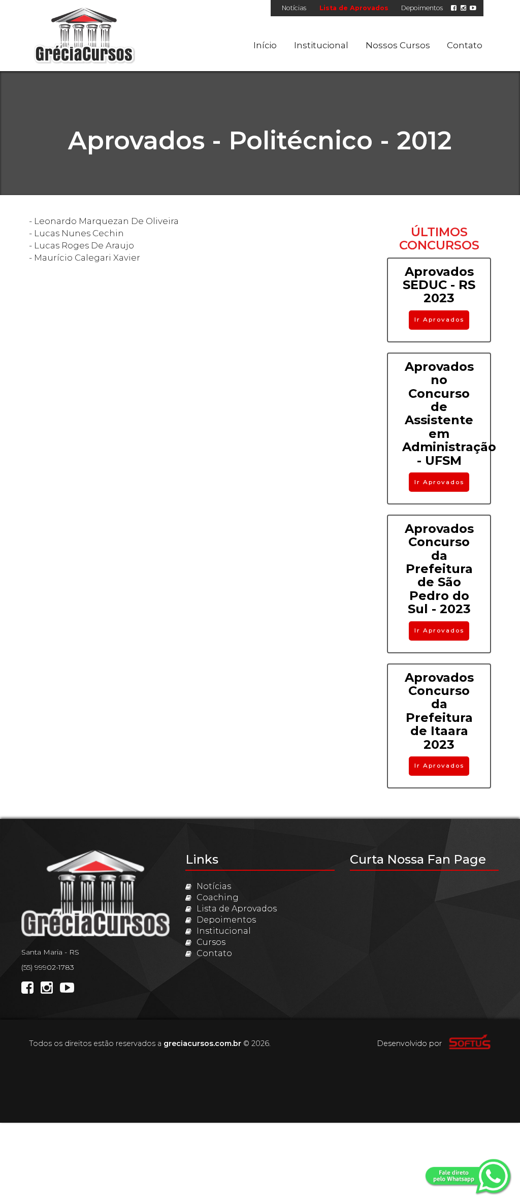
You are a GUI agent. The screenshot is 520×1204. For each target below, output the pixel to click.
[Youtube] (473, 8)
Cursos (211, 942)
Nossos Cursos (398, 45)
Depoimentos (422, 8)
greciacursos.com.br (202, 1043)
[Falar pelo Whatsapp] (469, 1178)
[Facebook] (454, 8)
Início (265, 45)
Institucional (321, 45)
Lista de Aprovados (353, 8)
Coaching (218, 897)
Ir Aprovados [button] (439, 319)
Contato (464, 45)
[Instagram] (463, 8)
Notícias (294, 8)
